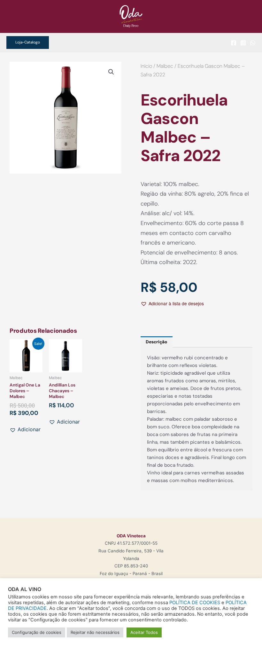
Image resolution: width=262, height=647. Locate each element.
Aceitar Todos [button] (144, 632)
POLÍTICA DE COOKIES (194, 602)
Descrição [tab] (156, 342)
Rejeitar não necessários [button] (95, 632)
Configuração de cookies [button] (36, 632)
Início (146, 66)
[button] (27, 42)
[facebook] (233, 43)
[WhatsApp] (253, 43)
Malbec (165, 66)
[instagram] (243, 43)
